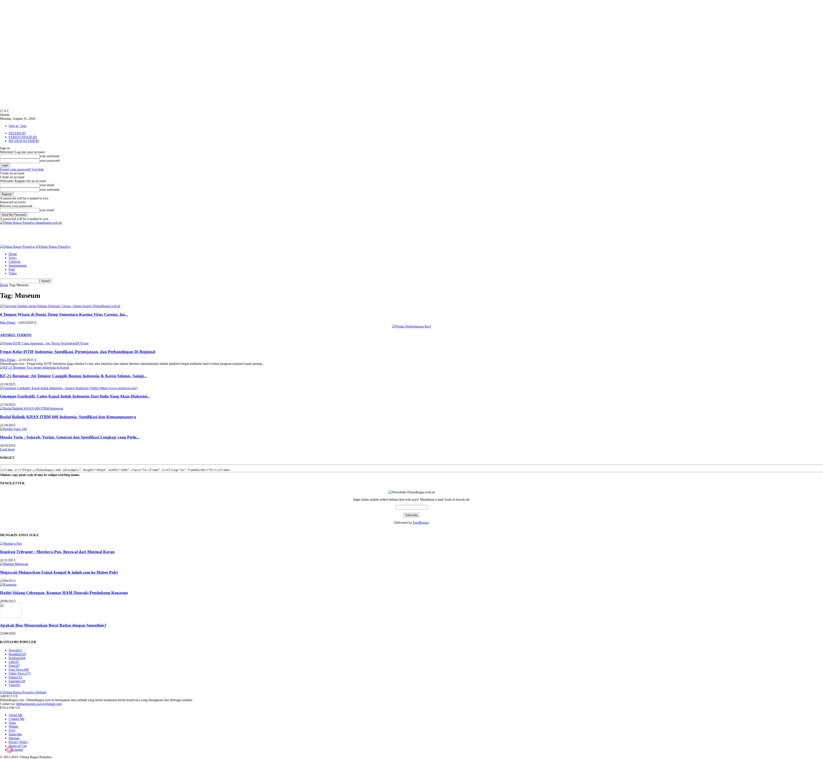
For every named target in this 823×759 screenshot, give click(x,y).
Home (13, 254)
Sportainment (18, 265)
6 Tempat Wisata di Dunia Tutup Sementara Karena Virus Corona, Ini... (64, 314)
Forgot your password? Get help (22, 169)
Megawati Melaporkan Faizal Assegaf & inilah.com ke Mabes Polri (59, 572)
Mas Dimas (7, 322)
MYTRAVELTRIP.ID (24, 141)
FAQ (12, 730)
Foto (12, 269)
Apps (12, 723)
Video (13, 273)
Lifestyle (14, 261)
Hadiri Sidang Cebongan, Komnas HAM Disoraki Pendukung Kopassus (64, 592)
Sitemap (14, 738)
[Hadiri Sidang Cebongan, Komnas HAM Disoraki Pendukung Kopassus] (8, 584)
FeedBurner (421, 522)
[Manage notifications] (9, 749)
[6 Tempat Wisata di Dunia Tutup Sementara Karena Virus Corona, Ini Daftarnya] (60, 306)
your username (50, 156)
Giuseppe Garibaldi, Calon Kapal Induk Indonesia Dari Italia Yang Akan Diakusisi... (75, 396)
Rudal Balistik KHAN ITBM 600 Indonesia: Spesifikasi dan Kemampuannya (68, 417)
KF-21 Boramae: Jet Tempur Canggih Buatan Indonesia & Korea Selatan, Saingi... (73, 376)
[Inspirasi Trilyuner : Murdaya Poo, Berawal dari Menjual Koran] (11, 543)
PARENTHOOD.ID (23, 137)
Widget (13, 726)
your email (47, 185)
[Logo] (18, 247)
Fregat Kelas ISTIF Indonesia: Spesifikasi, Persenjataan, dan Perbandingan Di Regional (77, 351)
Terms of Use (18, 746)
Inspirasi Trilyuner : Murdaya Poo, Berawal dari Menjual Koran (57, 551)
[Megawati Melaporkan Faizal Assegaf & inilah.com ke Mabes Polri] (14, 564)
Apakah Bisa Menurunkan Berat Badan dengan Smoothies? (53, 625)
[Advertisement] (78, 234)
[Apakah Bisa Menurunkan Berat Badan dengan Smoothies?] (10, 617)
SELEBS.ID (17, 133)
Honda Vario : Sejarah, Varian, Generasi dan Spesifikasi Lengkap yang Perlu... (70, 437)
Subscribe (15, 734)
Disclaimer (16, 750)
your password (50, 160)
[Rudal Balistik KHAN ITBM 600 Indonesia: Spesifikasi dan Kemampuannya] (31, 408)
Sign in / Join (17, 126)
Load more (7, 449)
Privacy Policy (18, 742)
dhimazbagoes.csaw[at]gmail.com (39, 704)
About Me (16, 715)
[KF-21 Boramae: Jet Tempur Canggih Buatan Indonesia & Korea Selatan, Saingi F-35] (34, 367)
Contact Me (16, 719)
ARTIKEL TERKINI (16, 335)
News (13, 258)
